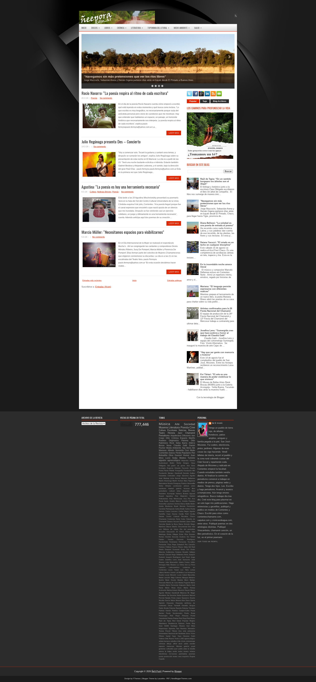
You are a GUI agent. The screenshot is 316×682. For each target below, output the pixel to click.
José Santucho (184, 560)
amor (193, 486)
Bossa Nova (165, 445)
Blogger (220, 397)
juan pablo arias (180, 649)
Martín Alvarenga (165, 481)
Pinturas (185, 616)
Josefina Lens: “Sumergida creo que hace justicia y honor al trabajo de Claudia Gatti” (216, 333)
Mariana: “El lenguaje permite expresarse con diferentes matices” (215, 289)
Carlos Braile (179, 509)
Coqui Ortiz (164, 438)
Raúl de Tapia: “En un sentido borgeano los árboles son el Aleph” (215, 181)
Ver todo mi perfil (208, 541)
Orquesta (170, 603)
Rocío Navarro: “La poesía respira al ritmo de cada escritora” (124, 93)
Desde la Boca (172, 524)
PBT (168, 679)
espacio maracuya (166, 646)
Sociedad (189, 424)
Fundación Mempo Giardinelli (170, 473)
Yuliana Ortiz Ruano (166, 638)
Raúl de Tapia (165, 621)
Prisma (170, 618)
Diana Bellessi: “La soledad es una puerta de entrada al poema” (217, 224)
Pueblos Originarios (169, 440)
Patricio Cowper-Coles (180, 610)
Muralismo (162, 595)
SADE (166, 626)
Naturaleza (163, 483)
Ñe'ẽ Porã (217, 423)
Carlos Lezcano (171, 511)
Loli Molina (180, 572)
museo (186, 651)
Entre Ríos (183, 534)
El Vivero (180, 532)
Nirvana (178, 600)
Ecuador (162, 532)
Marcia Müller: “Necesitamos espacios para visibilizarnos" (122, 232)
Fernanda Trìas (165, 544)
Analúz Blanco (175, 501)
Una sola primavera (186, 631)
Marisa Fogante (184, 583)
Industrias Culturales (167, 476)
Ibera (186, 554)
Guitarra (178, 552)
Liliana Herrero (164, 572)
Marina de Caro (172, 583)
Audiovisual (163, 463)
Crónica (121, 27)
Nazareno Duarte (188, 598)
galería (178, 488)
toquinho (185, 656)
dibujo (169, 644)
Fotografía (179, 470)
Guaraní (178, 455)
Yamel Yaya (171, 636)
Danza (172, 453)
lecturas (187, 488)
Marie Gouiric (170, 580)
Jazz (180, 433)
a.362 (181, 638)
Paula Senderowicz (174, 613)
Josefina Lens (171, 560)
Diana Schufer (184, 524)
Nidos (173, 600)
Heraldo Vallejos (188, 552)
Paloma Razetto (175, 608)
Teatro (162, 433)
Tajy (183, 448)
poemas (192, 654)
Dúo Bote (191, 466)
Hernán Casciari (165, 554)
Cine (192, 427)
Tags (205, 101)
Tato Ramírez (181, 628)
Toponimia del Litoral (158, 27)
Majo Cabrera (176, 577)
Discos (95, 27)
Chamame (163, 519)
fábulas (179, 646)
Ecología (162, 468)
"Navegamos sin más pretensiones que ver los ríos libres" (125, 76)
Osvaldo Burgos (188, 605)
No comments (106, 98)
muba (180, 651)
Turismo (191, 458)
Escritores (172, 430)
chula (183, 641)
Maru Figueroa (189, 481)
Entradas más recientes (92, 280)
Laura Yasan (173, 570)
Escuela (175, 537)
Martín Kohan (177, 481)
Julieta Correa (184, 562)
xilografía (186, 491)
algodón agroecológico (169, 460)
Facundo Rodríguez (186, 539)
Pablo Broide (164, 608)
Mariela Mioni (182, 580)
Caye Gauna (172, 514)
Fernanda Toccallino (187, 542)
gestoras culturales (166, 649)
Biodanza (168, 506)
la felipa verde (171, 651)
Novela (170, 483)
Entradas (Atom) (103, 287)
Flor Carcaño (190, 544)
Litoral (172, 572)
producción (168, 656)
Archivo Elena (179, 504)
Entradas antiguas (174, 280)
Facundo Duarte (188, 468)
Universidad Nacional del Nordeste (172, 633)
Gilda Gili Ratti (189, 547)
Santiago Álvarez (178, 626)
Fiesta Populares (183, 453)
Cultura (93, 192)
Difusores (186, 435)
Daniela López (185, 521)
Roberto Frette (184, 623)
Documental (182, 526)
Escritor (168, 537)
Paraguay (177, 483)
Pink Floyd (175, 616)
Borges (186, 463)
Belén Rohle (175, 463)
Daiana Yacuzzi (173, 521)
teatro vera (177, 656)
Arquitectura (176, 435)
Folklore (168, 547)
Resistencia (172, 623)
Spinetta (172, 628)
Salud (198, 27)
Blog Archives (219, 101)
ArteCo (192, 443)
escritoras (162, 488)
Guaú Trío (185, 549)
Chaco (192, 516)
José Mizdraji (164, 478)
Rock (172, 443)
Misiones (183, 593)
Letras (192, 570)
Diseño (174, 526)
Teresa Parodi (164, 631)
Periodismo (164, 435)
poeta (161, 656)
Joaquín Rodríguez (173, 557)
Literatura (137, 27)
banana (167, 641)
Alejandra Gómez (188, 460)
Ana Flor (187, 499)
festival (171, 488)
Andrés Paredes (188, 501)
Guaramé (176, 549)
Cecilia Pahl (184, 514)
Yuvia (177, 638)
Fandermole (163, 542)
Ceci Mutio (190, 450)
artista (161, 641)
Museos (163, 427)
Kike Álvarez (171, 565)
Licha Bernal (175, 478)
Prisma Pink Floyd (180, 618)
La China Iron (182, 565)
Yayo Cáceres (183, 636)
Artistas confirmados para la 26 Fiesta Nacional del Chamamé (216, 309)
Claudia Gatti (180, 445)
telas (178, 491)
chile (179, 641)
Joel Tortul (186, 557)
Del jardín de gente (176, 466)
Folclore (162, 547)
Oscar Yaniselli (174, 605)
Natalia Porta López (173, 598)
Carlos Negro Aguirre (187, 511)
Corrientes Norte (173, 519)
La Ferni (191, 565)
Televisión (191, 628)
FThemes (137, 679)
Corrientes (163, 453)
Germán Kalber (189, 473)
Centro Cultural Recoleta (177, 516)
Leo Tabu (184, 570)
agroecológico (189, 638)
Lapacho (162, 567)
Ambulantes (163, 499)
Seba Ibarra (181, 443)
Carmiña (162, 514)
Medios (182, 458)
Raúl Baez (191, 618)
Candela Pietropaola (166, 509)
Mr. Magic (191, 593)
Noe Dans (186, 600)
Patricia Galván (165, 610)
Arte (177, 424)
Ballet (188, 504)
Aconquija (171, 493)
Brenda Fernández (187, 506)
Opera (192, 600)
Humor (186, 455)
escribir (192, 644)
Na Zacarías (171, 595)
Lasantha (161, 679)
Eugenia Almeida (174, 468)
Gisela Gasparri (165, 549)
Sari (187, 626)
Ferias (161, 470)
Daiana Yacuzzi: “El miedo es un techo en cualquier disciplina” (217, 243)
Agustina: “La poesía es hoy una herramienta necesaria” (120, 187)
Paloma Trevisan (188, 608)
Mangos (185, 577)
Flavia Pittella (169, 470)
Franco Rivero (177, 547)
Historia (171, 433)
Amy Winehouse (175, 499)
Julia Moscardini (171, 562)
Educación (171, 532)
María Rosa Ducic (173, 588)
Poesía (94, 98)
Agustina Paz (172, 496)
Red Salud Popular (180, 621)
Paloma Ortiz (188, 440)
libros (188, 448)
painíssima (183, 654)
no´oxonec (173, 654)
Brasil (176, 506)
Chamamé (190, 433)
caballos (173, 641)
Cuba (183, 519)
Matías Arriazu (172, 590)
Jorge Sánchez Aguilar (185, 476)
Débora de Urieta (170, 529)
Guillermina (170, 552)
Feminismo (173, 542)
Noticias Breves (104, 192)
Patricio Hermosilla (188, 483)
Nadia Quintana (183, 595)
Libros (108, 27)
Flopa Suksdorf (178, 544)
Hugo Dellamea (178, 554)
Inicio (83, 27)
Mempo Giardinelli (172, 593)
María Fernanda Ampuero (176, 585)
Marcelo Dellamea (188, 478)
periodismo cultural (167, 491)
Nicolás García (164, 600)
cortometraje (190, 641)
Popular (193, 101)
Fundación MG (189, 470)
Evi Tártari (191, 537)
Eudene (183, 537)
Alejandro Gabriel (187, 496)
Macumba (191, 575)
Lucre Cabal (182, 575)
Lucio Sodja (171, 458)
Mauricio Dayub (184, 590)
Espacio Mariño (187, 438)
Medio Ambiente (182, 27)
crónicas (162, 644)
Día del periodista (187, 529)
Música (164, 424)
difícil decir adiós (180, 644)
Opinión (162, 603)
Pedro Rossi (189, 613)
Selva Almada (165, 486)
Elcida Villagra (172, 534)
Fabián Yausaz (166, 539)
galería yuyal (189, 646)
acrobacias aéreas (181, 486)
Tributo (174, 631)
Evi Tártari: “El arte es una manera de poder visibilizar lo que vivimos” (215, 377)
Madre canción (164, 577)
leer (193, 435)
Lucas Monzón (170, 575)
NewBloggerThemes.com (181, 679)
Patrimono (163, 443)
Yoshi (193, 636)
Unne (188, 633)
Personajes (163, 616)
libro (193, 488)
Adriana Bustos (182, 493)
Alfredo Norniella (176, 450)
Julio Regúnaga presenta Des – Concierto (111, 142)
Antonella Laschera (166, 504)
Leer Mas (174, 133)
